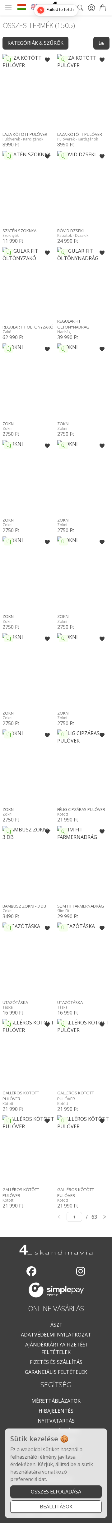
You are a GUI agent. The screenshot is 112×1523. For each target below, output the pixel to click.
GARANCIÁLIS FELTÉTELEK (56, 1372)
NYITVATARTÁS (56, 1420)
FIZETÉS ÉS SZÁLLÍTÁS (56, 1362)
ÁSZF (56, 1324)
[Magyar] (21, 8)
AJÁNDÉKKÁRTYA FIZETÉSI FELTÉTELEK (56, 1348)
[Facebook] (31, 1271)
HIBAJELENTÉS (56, 1410)
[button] (47, 60)
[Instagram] (80, 1271)
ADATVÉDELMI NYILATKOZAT (56, 1334)
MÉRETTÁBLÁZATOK (56, 1400)
